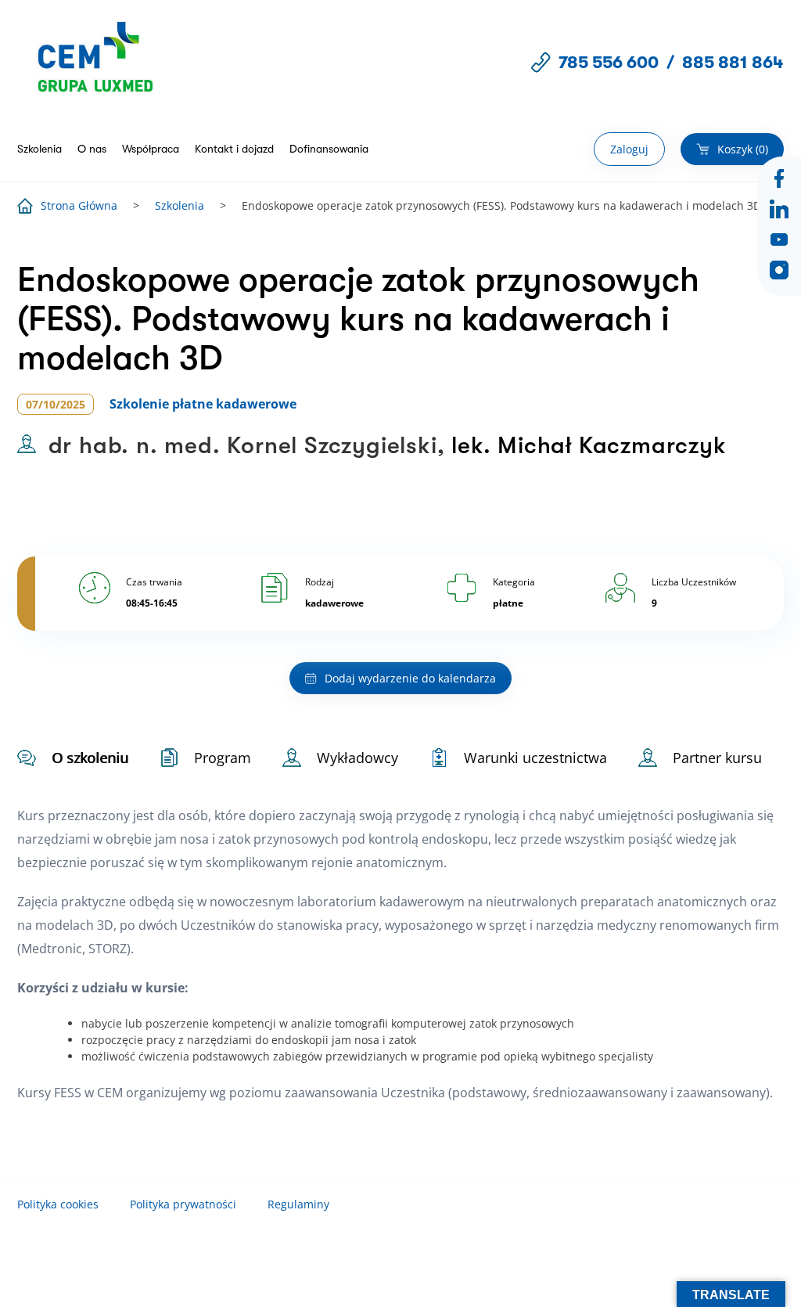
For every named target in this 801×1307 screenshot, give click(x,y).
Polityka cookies (58, 1204)
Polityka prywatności (183, 1204)
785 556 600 (609, 62)
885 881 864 (733, 62)
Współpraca (150, 148)
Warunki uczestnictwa (535, 757)
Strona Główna (79, 205)
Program (222, 757)
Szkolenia (39, 148)
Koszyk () (742, 149)
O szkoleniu (90, 757)
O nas (91, 148)
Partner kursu (717, 757)
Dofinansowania (328, 148)
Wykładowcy (357, 757)
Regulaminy (298, 1204)
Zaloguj (629, 149)
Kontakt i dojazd (234, 148)
